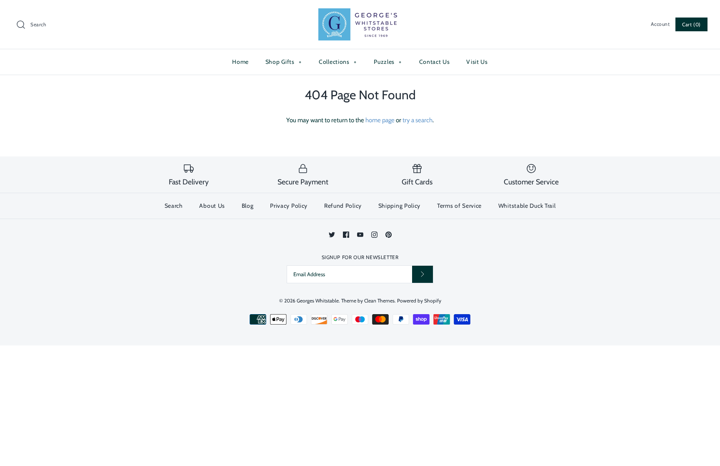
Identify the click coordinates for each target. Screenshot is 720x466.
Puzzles (388, 61)
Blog (248, 205)
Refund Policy (343, 205)
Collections (338, 61)
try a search (417, 120)
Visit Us (477, 61)
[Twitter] (332, 235)
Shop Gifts (283, 61)
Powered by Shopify (419, 300)
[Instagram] (374, 235)
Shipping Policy (399, 205)
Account (660, 24)
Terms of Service (459, 205)
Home (240, 61)
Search (174, 205)
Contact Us (434, 61)
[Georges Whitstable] (360, 13)
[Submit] (422, 274)
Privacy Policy (289, 205)
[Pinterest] (388, 235)
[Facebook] (346, 235)
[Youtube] (360, 235)
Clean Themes (379, 300)
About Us (212, 205)
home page (380, 120)
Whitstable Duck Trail (527, 205)
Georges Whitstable (318, 300)
